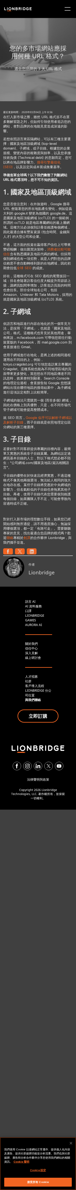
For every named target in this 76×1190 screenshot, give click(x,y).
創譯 (26, 538)
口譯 (28, 611)
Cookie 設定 (38, 1170)
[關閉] (71, 1143)
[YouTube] (59, 766)
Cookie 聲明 (21, 1161)
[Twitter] (48, 766)
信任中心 (31, 648)
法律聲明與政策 (38, 779)
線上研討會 (33, 657)
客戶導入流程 (34, 686)
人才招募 (31, 676)
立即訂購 (38, 716)
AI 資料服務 (33, 606)
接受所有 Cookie (38, 1182)
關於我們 (31, 643)
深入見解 (31, 653)
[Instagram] (27, 766)
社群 (28, 681)
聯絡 (10, 538)
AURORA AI (33, 625)
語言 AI (30, 601)
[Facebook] (17, 766)
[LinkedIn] (38, 766)
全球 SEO (24, 268)
